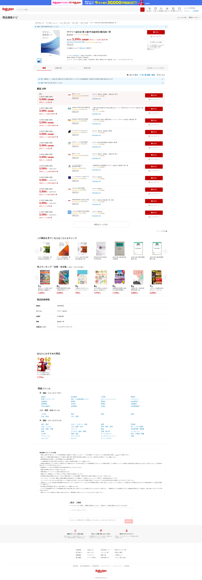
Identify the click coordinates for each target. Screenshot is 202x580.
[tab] (44, 68)
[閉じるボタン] (166, 26)
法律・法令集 (84, 22)
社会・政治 (75, 22)
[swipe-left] (37, 251)
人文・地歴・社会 (65, 22)
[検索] (142, 9)
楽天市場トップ (39, 22)
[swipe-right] (165, 251)
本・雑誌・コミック (52, 22)
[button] (155, 9)
